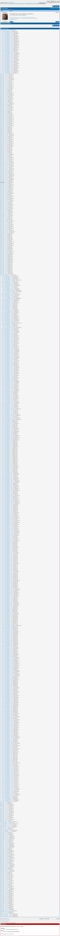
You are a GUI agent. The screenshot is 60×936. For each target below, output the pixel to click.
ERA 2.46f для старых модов (32, 18)
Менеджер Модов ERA (5, 910)
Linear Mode (57, 8)
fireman (6, 211)
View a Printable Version (5, 918)
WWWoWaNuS (13, 290)
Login (8, 2)
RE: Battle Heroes (4, 821)
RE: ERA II (3, 75)
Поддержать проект (13, 19)
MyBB (5, 922)
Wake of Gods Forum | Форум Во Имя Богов (8, 3)
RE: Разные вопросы (4, 916)
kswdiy (6, 254)
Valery (6, 96)
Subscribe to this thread (5, 921)
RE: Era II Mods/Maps (4, 830)
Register (12, 2)
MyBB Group (14, 922)
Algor (12, 643)
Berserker (4, 12)
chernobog (10, 916)
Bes (11, 31)
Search (48, 1)
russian (47, 2)
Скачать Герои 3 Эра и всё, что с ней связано (18, 18)
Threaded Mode (52, 8)
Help (58, 1)
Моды (32, 3)
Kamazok (11, 702)
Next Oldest (3, 23)
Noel (11, 756)
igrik (11, 452)
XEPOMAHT (12, 743)
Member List (53, 1)
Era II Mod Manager (4, 30)
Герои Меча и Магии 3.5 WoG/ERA (24, 3)
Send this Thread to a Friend (6, 919)
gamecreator (7, 231)
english (44, 2)
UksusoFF (6, 135)
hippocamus (12, 319)
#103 (58, 12)
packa (6, 217)
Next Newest (8, 23)
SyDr (11, 32)
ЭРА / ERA (36, 3)
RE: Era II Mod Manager (6, 31)
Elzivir (11, 759)
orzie (11, 615)
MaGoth (12, 53)
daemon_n (11, 54)
